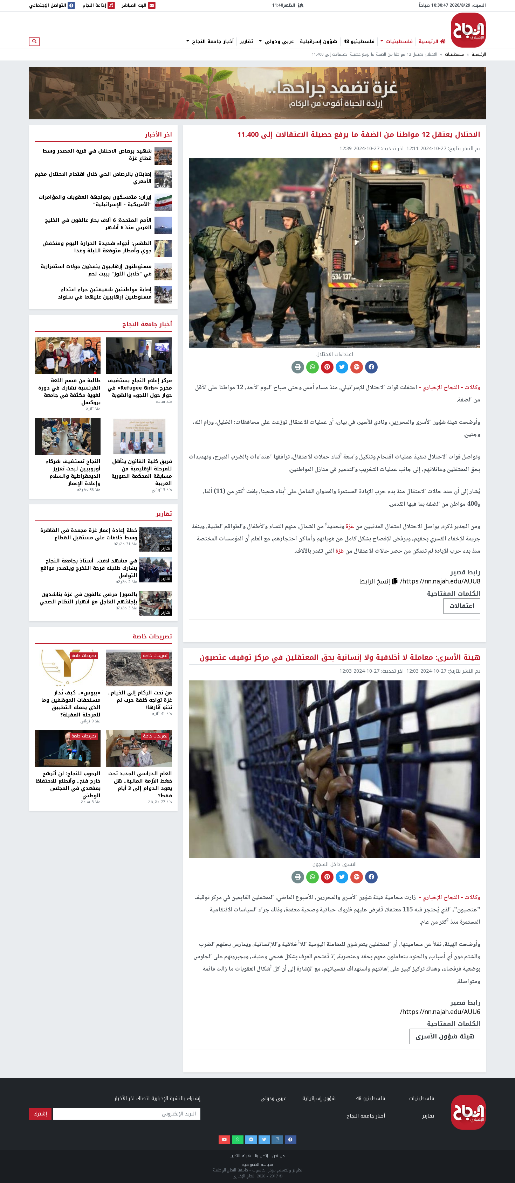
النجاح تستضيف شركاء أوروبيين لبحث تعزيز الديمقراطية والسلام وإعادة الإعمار (73, 472)
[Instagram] (277, 1139)
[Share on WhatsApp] (312, 367)
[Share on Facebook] (371, 367)
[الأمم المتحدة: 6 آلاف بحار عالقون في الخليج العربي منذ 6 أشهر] (163, 225)
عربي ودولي (278, 41)
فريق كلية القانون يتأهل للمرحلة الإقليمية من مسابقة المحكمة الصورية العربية (141, 472)
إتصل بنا (261, 1156)
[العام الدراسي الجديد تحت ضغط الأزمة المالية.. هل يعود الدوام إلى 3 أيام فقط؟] (139, 748)
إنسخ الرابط (376, 581)
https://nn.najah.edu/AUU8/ (440, 581)
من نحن (278, 1156)
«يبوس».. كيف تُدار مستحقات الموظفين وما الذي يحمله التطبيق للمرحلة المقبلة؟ (71, 704)
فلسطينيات (398, 41)
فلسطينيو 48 (359, 41)
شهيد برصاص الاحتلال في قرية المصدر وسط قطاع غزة (97, 154)
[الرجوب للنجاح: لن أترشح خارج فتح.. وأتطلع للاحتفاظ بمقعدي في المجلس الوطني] (68, 748)
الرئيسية (479, 54)
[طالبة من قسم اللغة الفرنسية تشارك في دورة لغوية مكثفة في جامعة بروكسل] (68, 355)
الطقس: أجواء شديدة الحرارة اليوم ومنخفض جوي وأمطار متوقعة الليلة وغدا (97, 247)
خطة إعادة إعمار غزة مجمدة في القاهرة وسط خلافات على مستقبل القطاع (88, 534)
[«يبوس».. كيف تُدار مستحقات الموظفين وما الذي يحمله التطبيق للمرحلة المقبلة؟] (68, 668)
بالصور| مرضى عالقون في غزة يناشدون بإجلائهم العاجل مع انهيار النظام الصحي (88, 598)
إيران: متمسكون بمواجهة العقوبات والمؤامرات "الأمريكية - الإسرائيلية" (95, 201)
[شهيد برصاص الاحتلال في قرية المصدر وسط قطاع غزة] (163, 156)
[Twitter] (264, 1139)
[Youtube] (224, 1139)
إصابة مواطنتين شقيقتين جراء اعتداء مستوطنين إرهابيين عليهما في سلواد (105, 293)
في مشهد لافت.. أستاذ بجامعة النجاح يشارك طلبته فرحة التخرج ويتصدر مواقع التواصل (88, 568)
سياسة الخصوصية (257, 1164)
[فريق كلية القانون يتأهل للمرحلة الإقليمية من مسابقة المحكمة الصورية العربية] (139, 436)
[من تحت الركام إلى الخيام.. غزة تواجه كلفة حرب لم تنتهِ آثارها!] (139, 668)
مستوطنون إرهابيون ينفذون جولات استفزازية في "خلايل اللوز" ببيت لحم (96, 270)
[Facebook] (290, 1139)
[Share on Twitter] (342, 367)
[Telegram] (251, 1139)
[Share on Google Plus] (356, 367)
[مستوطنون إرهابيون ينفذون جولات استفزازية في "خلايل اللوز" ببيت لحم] (163, 271)
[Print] (297, 367)
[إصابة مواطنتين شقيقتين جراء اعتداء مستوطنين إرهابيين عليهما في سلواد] (163, 294)
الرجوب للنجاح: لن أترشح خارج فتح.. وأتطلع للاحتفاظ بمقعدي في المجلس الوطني (68, 784)
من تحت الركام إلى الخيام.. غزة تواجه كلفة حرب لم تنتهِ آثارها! (140, 700)
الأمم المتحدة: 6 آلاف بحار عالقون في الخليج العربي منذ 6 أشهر (98, 224)
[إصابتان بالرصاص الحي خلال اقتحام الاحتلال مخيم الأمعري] (163, 179)
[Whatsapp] (237, 1139)
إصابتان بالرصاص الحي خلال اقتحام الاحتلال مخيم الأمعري (93, 177)
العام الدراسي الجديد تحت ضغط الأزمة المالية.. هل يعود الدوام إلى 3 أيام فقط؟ (140, 784)
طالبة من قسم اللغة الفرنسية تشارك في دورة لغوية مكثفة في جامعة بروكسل (69, 391)
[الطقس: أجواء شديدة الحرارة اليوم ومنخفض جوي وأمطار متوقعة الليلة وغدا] (163, 248)
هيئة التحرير (240, 1156)
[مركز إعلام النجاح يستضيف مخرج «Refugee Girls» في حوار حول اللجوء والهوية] (139, 355)
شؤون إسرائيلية (318, 41)
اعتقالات (461, 606)
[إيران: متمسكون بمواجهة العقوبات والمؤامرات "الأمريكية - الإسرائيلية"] (163, 202)
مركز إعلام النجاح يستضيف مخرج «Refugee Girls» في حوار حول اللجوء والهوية (140, 388)
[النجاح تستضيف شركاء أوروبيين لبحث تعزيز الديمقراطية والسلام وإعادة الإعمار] (68, 436)
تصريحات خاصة (152, 636)
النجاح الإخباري (468, 30)
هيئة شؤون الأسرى (445, 1036)
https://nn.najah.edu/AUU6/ (440, 1011)
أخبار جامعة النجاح (212, 41)
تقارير (246, 41)
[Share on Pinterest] (327, 367)
